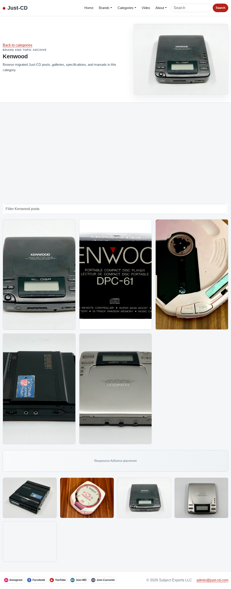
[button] (30, 498)
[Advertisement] (115, 148)
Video (146, 8)
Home (88, 8)
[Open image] (30, 498)
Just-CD (17, 8)
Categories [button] (126, 8)
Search (220, 7)
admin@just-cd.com (212, 580)
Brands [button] (104, 8)
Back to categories (17, 45)
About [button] (159, 8)
